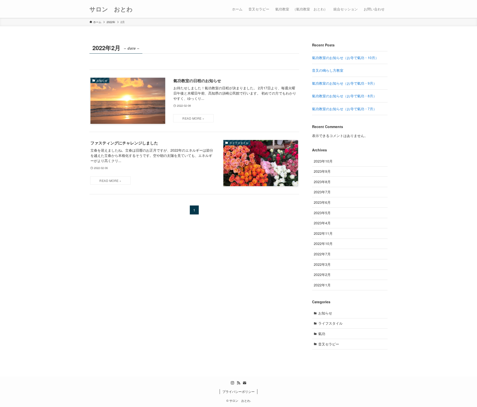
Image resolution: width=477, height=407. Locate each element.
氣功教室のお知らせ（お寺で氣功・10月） (345, 57)
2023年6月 (322, 202)
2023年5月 (322, 212)
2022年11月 (323, 233)
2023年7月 (322, 191)
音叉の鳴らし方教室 (327, 70)
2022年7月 (322, 253)
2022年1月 (322, 284)
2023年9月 (322, 171)
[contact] (244, 383)
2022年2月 (322, 274)
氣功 (321, 333)
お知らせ (325, 312)
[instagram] (232, 383)
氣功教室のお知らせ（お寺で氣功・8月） (344, 95)
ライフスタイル (330, 323)
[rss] (238, 383)
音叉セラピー (328, 343)
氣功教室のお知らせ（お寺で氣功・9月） (344, 83)
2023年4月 (322, 222)
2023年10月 (323, 161)
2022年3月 (322, 264)
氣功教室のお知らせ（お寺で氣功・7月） (344, 108)
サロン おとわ (111, 9)
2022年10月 (323, 243)
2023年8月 (322, 181)
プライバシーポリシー (238, 391)
